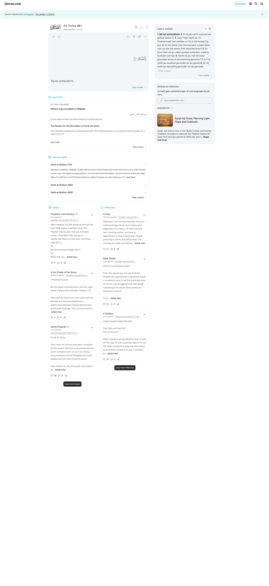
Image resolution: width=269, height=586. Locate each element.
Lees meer (55, 142)
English (30, 14)
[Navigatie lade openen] (262, 4)
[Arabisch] (205, 29)
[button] (141, 59)
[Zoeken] (256, 4)
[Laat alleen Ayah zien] (136, 27)
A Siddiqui (108, 313)
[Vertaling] (210, 29)
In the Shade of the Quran (64, 272)
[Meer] (145, 36)
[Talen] (250, 4)
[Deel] (133, 36)
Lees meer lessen (72, 384)
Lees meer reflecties (125, 368)
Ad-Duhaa (69, 25)
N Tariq (106, 214)
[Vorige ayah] (141, 27)
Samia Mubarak (58, 326)
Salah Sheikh (109, 258)
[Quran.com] (12, 3)
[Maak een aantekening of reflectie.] (139, 36)
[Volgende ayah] (146, 27)
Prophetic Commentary (63, 214)
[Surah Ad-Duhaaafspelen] (53, 36)
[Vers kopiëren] (128, 36)
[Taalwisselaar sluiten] (262, 14)
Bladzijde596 (69, 29)
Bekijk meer (72, 257)
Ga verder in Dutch (45, 14)
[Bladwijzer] (59, 36)
